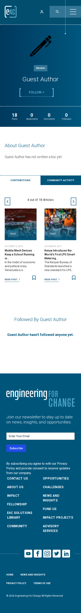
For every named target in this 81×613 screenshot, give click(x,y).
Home (9, 574)
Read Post (11, 279)
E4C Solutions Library (19, 515)
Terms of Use (42, 583)
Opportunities (56, 478)
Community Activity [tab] (60, 180)
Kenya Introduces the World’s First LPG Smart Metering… (59, 254)
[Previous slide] (7, 201)
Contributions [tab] (20, 180)
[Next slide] (73, 201)
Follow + (36, 92)
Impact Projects (58, 517)
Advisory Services (51, 528)
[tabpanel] (40, 244)
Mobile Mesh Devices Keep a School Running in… (19, 254)
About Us (15, 487)
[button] (73, 12)
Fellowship (17, 504)
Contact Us (17, 478)
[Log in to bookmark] (34, 277)
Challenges (53, 487)
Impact (13, 496)
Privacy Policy (16, 583)
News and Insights (51, 498)
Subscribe (16, 448)
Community (17, 526)
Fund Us (50, 509)
